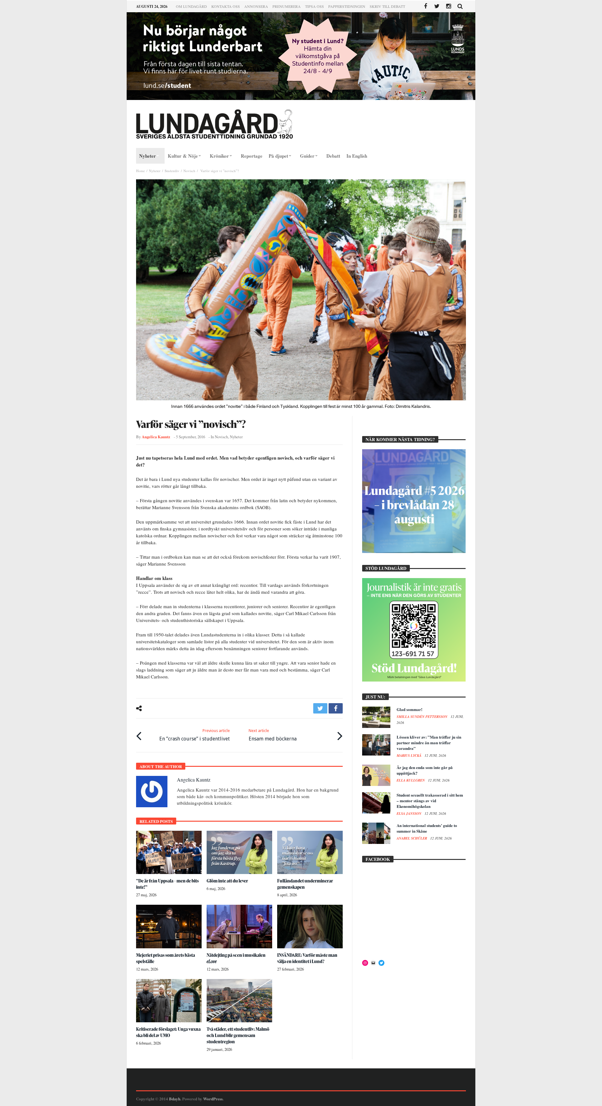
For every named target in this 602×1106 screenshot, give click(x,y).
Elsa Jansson (409, 813)
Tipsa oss (314, 6)
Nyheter (155, 170)
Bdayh (174, 1099)
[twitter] (320, 708)
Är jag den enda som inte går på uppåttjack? (425, 770)
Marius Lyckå (409, 755)
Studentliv (172, 170)
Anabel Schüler (412, 838)
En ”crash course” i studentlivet (194, 735)
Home (140, 170)
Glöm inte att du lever (227, 881)
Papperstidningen (346, 6)
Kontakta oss (225, 6)
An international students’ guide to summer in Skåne (427, 828)
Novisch (189, 170)
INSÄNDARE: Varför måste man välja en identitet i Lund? (307, 958)
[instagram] (448, 6)
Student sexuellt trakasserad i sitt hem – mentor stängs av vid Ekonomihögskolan (430, 800)
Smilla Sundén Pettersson (422, 716)
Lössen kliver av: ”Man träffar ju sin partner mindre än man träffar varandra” (429, 742)
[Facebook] (425, 6)
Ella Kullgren (411, 780)
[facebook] (336, 708)
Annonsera (256, 6)
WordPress (213, 1099)
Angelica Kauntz (156, 437)
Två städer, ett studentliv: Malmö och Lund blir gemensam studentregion (238, 1035)
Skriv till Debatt (387, 6)
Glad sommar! (409, 709)
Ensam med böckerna (273, 735)
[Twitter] (437, 6)
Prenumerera (286, 6)
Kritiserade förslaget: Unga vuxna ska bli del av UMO (168, 1032)
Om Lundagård (191, 6)
